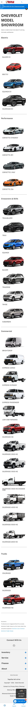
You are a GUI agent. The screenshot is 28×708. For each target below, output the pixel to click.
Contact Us (7, 686)
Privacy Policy (15, 686)
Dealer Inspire (14, 696)
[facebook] (14, 645)
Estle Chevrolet (19, 683)
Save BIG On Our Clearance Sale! (14, 6)
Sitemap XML (11, 690)
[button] (26, 9)
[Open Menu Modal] (2, 2)
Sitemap (21, 686)
